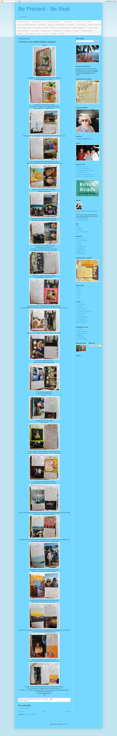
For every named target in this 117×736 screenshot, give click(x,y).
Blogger (65, 724)
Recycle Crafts (80, 315)
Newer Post (21, 711)
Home (44, 711)
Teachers (79, 228)
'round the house (79, 21)
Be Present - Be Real (44, 9)
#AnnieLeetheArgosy (38, 21)
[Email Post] (51, 699)
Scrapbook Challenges (83, 317)
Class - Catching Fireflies (83, 232)
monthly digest (29, 33)
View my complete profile (82, 220)
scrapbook (54, 33)
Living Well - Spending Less (84, 311)
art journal (68, 31)
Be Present (42, 24)
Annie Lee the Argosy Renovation (26, 24)
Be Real (50, 24)
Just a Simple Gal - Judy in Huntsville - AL (88, 211)
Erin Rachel (80, 335)
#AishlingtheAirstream (23, 21)
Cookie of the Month (94, 24)
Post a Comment (25, 708)
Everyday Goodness (64, 27)
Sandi (78, 297)
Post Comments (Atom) (30, 714)
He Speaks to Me (93, 27)
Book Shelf (71, 24)
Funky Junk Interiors (82, 307)
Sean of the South (81, 172)
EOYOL (53, 27)
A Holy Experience (81, 253)
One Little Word (45, 31)
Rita (78, 295)
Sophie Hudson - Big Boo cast (84, 174)
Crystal (79, 290)
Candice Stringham (82, 333)
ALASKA (89, 21)
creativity (76, 31)
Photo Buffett (80, 337)
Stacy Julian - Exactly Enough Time (86, 176)
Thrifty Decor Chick (82, 322)
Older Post (67, 711)
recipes (46, 33)
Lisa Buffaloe (80, 248)
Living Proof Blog (81, 246)
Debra (78, 291)
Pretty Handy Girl (81, 313)
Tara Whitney (80, 329)
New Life (79, 244)
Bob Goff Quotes (60, 24)
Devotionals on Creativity (41, 27)
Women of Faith (81, 238)
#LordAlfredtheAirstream (54, 21)
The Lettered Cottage (82, 321)
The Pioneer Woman (82, 331)
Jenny (78, 293)
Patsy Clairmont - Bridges (83, 168)
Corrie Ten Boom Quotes (24, 27)
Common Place (81, 24)
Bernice (79, 288)
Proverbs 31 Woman (82, 240)
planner (39, 33)
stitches (61, 33)
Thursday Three (57, 31)
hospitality (20, 33)
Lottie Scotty (34, 31)
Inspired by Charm (81, 309)
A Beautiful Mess (81, 304)
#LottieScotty (67, 21)
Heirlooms (79, 230)
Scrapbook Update (82, 319)
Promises (79, 242)
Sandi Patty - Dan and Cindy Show (85, 170)
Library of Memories (23, 31)
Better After (80, 306)
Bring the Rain (80, 252)
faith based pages (86, 31)
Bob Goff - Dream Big (82, 166)
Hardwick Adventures (79, 27)
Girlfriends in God (81, 250)
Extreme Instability (81, 339)
